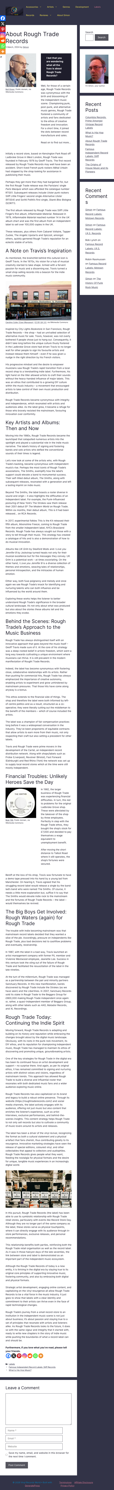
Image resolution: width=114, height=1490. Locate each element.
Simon (88, 209)
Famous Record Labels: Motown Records (95, 214)
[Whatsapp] (35, 1355)
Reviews (44, 15)
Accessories (32, 7)
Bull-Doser (10, 89)
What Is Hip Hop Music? (20, 1370)
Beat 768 (9, 820)
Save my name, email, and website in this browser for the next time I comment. (39, 1454)
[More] (40, 1355)
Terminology (65, 1482)
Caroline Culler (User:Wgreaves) (19, 322)
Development (82, 7)
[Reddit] (30, 1355)
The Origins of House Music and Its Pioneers (96, 168)
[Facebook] (8, 1355)
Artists (50, 7)
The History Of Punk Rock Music (94, 283)
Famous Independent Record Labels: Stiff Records (32, 1367)
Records (30, 15)
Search (89, 32)
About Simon (63, 15)
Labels (97, 7)
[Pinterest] (19, 1355)
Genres (66, 7)
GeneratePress (32, 1485)
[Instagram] (24, 1355)
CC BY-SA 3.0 (40, 322)
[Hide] (1, 57)
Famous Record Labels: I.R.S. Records (95, 229)
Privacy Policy (67, 1485)
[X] (13, 1355)
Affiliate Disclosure (83, 1482)
